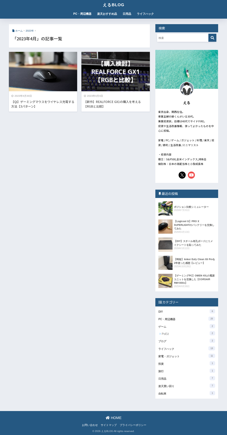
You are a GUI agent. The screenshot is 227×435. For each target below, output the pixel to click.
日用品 (127, 14)
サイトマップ (109, 425)
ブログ (185, 341)
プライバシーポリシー (133, 425)
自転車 (185, 393)
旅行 (185, 371)
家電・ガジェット (185, 356)
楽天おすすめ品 (107, 14)
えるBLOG (113, 4)
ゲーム (185, 326)
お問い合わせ (90, 425)
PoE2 (187, 334)
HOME (115, 418)
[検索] (212, 38)
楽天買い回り (185, 386)
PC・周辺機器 (82, 14)
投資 (185, 364)
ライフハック (145, 14)
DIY (185, 312)
